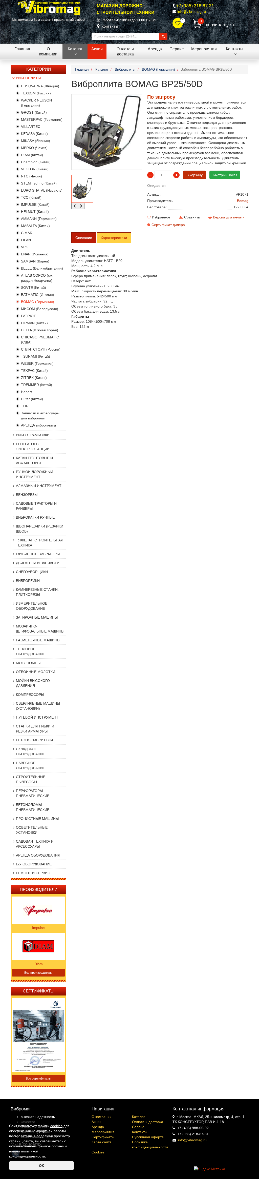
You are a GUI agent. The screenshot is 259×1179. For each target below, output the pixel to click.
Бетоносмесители (34, 740)
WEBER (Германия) (37, 363)
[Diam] (38, 946)
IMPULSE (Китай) (35, 204)
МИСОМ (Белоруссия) (39, 309)
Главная (22, 49)
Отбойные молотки (35, 672)
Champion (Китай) (36, 162)
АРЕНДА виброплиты (38, 425)
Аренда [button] (155, 49)
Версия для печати (229, 217)
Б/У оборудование (34, 864)
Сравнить (192, 217)
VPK (24, 247)
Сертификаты (103, 1137)
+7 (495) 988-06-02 (193, 1128)
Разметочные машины (38, 640)
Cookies (98, 1152)
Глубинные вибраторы (38, 554)
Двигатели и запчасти (37, 563)
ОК (41, 1166)
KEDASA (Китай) (34, 134)
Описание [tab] (83, 238)
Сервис (138, 1127)
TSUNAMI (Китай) (35, 356)
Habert (26, 392)
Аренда (98, 1127)
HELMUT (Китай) (35, 212)
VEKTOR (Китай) (35, 169)
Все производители (38, 972)
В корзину (194, 175)
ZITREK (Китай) (34, 378)
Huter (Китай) (32, 399)
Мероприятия (103, 1132)
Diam (38, 964)
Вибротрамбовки (33, 435)
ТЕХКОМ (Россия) (36, 93)
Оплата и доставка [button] (125, 51)
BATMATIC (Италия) (37, 295)
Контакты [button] (234, 49)
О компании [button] (48, 51)
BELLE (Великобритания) (42, 268)
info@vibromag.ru (191, 12)
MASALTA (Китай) (35, 226)
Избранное (161, 217)
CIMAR (26, 233)
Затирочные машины (37, 617)
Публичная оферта (148, 1137)
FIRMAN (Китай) (34, 323)
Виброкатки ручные (35, 517)
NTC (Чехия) (31, 176)
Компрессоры (30, 695)
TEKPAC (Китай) (34, 371)
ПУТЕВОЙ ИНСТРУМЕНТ (37, 717)
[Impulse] (38, 910)
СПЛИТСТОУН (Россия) (40, 349)
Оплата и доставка (147, 1122)
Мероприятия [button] (204, 49)
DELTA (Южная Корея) (39, 330)
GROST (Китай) (34, 112)
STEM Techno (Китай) (39, 183)
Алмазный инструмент (38, 486)
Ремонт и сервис (33, 873)
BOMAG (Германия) (37, 302)
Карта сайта (102, 1142)
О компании (102, 1117)
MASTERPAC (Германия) (41, 119)
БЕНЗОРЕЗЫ (26, 495)
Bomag (242, 201)
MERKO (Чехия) (34, 148)
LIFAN (26, 240)
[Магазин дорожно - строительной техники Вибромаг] (48, 7)
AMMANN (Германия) (39, 219)
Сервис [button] (176, 49)
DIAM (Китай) (32, 155)
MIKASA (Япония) (35, 141)
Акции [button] (97, 49)
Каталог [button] (75, 49)
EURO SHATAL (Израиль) (41, 190)
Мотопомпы (28, 663)
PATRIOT (28, 316)
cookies (56, 1126)
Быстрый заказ (225, 175)
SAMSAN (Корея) (35, 261)
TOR (25, 406)
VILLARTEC (30, 127)
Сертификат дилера (168, 225)
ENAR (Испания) (35, 254)
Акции (96, 1122)
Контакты (109, 26)
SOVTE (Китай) (33, 288)
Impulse (38, 928)
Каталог (138, 1117)
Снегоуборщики (32, 572)
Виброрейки (28, 581)
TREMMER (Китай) (36, 385)
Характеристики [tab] (114, 238)
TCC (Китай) (31, 197)
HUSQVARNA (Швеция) (40, 86)
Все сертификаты (38, 1078)
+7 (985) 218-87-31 (195, 5)
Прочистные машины (37, 819)
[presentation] (74, 206)
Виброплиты (28, 78)
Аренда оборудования (38, 855)
